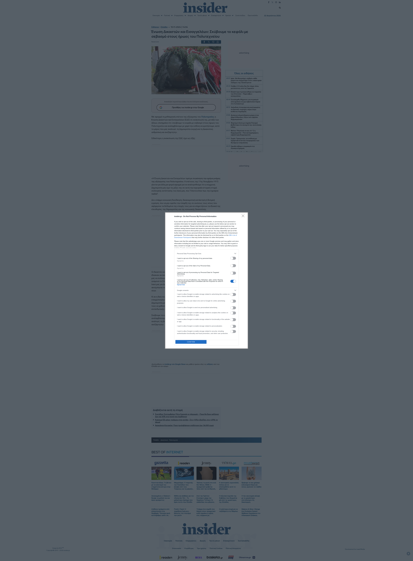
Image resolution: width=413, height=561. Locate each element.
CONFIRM (191, 342)
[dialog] (206, 280)
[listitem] (206, 253)
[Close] (244, 217)
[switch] (233, 258)
